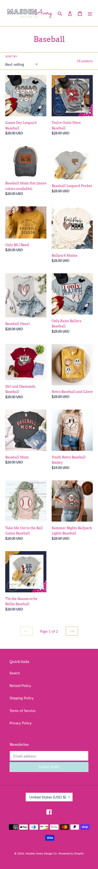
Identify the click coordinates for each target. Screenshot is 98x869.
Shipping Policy (22, 698)
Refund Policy (20, 685)
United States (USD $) (47, 797)
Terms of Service (22, 710)
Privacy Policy (21, 723)
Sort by (11, 56)
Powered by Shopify (71, 853)
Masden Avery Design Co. (41, 853)
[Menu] (90, 13)
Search (15, 673)
